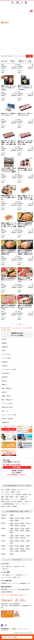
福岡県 (11, 549)
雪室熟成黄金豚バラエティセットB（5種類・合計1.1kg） (8, 197)
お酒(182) (4, 365)
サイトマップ (4, 630)
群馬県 (22, 523)
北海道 (11, 515)
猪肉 (30, 327)
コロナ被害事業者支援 (7, 504)
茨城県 (11, 523)
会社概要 (14, 628)
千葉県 (11, 525)
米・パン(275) (6, 354)
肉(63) (3, 350)
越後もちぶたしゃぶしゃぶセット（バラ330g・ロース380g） (8, 87)
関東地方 (3, 523)
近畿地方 (3, 535)
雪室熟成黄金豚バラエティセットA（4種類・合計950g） (25, 170)
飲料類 (25, 494)
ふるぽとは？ (5, 569)
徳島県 (11, 546)
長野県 (17, 530)
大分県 (11, 551)
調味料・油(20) (6, 396)
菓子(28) (4, 381)
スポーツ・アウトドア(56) (9, 414)
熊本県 (28, 549)
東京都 (17, 525)
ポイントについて (6, 577)
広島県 (28, 541)
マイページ (22, 3)
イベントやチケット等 (7, 494)
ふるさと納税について (7, 575)
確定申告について (6, 583)
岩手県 (17, 518)
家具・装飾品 (9, 497)
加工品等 (18, 494)
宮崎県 (17, 551)
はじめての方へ (12, 3)
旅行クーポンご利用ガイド (21, 61)
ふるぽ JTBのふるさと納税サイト (6, 28)
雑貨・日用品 (5, 499)
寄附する (26, 3)
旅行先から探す (4, 61)
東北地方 (3, 518)
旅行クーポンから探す (12, 61)
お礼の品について (21, 575)
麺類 (2, 497)
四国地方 (3, 546)
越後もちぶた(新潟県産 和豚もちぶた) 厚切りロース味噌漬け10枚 (8, 252)
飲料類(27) (5, 377)
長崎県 (22, 549)
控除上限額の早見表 (23, 589)
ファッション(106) (7, 403)
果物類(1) (4, 343)
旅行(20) (4, 339)
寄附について (17, 577)
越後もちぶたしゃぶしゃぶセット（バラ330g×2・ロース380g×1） (25, 87)
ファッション (14, 499)
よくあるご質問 (17, 3)
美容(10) (4, 392)
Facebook (2, 625)
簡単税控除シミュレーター (8, 589)
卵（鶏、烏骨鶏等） (17, 501)
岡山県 (22, 541)
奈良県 (17, 538)
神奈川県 (22, 525)
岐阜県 (22, 530)
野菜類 (13, 492)
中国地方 (3, 540)
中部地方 (3, 71)
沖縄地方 (3, 554)
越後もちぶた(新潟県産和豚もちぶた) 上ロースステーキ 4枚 (25, 307)
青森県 (11, 518)
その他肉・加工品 (6, 329)
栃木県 (17, 523)
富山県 (17, 528)
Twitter (6, 625)
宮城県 (22, 518)
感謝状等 (22, 499)
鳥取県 (11, 541)
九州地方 (3, 549)
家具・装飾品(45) (7, 388)
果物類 (8, 489)
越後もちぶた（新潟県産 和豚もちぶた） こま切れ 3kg (25, 279)
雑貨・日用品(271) (7, 399)
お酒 (18, 492)
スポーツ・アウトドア (22, 504)
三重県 (11, 535)
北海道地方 (4, 515)
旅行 (2, 489)
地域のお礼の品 (5, 501)
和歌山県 (22, 538)
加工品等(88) (5, 373)
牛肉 (4, 327)
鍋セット (27, 501)
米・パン (23, 489)
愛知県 (11, 532)
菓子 (30, 494)
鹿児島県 (22, 551)
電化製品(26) (5, 422)
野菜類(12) (5, 362)
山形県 (11, 520)
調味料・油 (23, 497)
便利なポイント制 (19, 566)
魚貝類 (14, 489)
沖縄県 (11, 554)
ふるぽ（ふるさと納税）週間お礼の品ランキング (14, 595)
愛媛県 (22, 546)
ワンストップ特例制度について (21, 583)
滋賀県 (17, 535)
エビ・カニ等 (5, 492)
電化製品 (14, 506)
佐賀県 (17, 549)
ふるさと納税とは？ (6, 566)
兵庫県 (11, 538)
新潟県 (2, 72)
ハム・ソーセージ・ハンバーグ (19, 327)
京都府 (22, 535)
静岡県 (28, 530)
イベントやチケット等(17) (9, 369)
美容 (17, 497)
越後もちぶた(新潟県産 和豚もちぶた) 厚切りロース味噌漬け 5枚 (25, 224)
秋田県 (28, 518)
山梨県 (11, 530)
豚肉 (8, 327)
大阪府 (28, 535)
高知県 (28, 546)
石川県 (22, 528)
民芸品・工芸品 (5, 506)
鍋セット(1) (5, 411)
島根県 (17, 541)
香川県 (17, 546)
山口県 (11, 543)
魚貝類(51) (5, 347)
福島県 (17, 520)
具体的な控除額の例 (6, 592)
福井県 (28, 528)
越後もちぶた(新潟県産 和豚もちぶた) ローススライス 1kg (8, 307)
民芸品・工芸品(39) (7, 418)
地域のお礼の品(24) (7, 407)
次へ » (20, 324)
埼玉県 (28, 523)
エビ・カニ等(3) (6, 358)
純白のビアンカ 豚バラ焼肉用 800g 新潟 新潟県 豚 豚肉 (25, 142)
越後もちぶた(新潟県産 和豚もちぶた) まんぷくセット (8, 279)
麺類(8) (4, 384)
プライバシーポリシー (23, 628)
